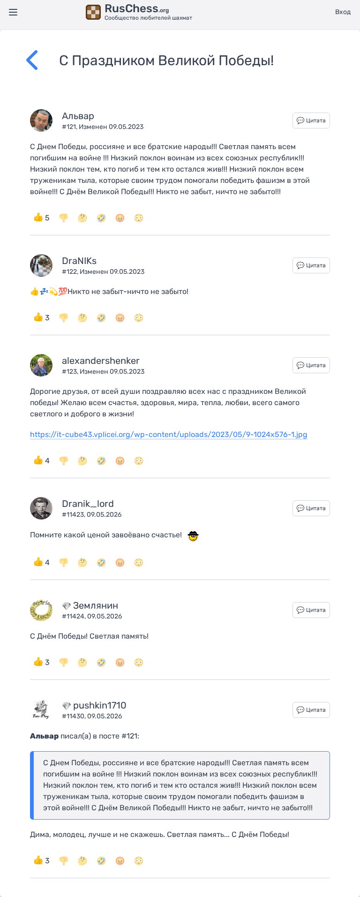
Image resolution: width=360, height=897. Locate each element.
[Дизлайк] (63, 218)
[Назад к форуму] (42, 60)
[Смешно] (101, 218)
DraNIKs (79, 260)
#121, (70, 127)
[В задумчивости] (82, 218)
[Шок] (138, 218)
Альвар (78, 115)
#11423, (74, 515)
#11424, (74, 616)
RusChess (137, 8)
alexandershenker (101, 360)
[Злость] (120, 218)
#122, (71, 272)
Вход (343, 12)
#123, (71, 372)
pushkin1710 (100, 705)
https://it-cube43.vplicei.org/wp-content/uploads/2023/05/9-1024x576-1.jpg (169, 434)
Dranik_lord (88, 503)
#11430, (74, 716)
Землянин (95, 605)
